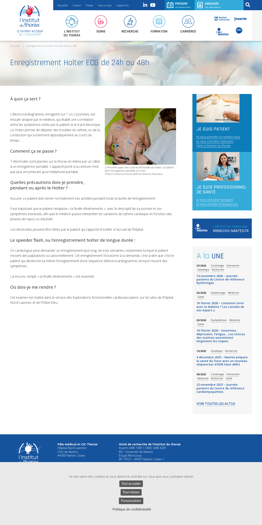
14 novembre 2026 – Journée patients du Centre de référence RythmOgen (220, 279)
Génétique (203, 269)
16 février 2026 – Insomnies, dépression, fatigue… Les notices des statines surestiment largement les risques (220, 335)
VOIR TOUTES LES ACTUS (215, 404)
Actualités (62, 5)
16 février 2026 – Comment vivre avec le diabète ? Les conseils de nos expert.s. (220, 306)
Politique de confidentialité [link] (132, 509)
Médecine (233, 292)
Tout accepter (131, 483)
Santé (201, 296)
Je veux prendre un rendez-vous (218, 137)
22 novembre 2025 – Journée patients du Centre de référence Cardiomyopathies (220, 388)
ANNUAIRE (213, 5)
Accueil (14, 45)
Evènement (233, 265)
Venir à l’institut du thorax (213, 145)
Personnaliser (131, 501)
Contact (77, 5)
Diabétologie (218, 292)
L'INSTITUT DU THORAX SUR (230, 229)
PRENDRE (183, 5)
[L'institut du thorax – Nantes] (29, 16)
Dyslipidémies (219, 320)
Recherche (218, 269)
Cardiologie (217, 265)
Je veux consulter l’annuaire (214, 141)
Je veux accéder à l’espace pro (217, 204)
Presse (89, 5)
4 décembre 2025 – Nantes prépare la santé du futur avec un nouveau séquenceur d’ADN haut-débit (222, 360)
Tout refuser (131, 492)
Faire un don (105, 5)
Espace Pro (123, 5)
